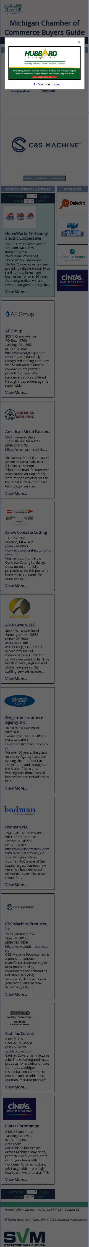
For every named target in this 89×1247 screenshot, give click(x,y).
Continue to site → (48, 84)
